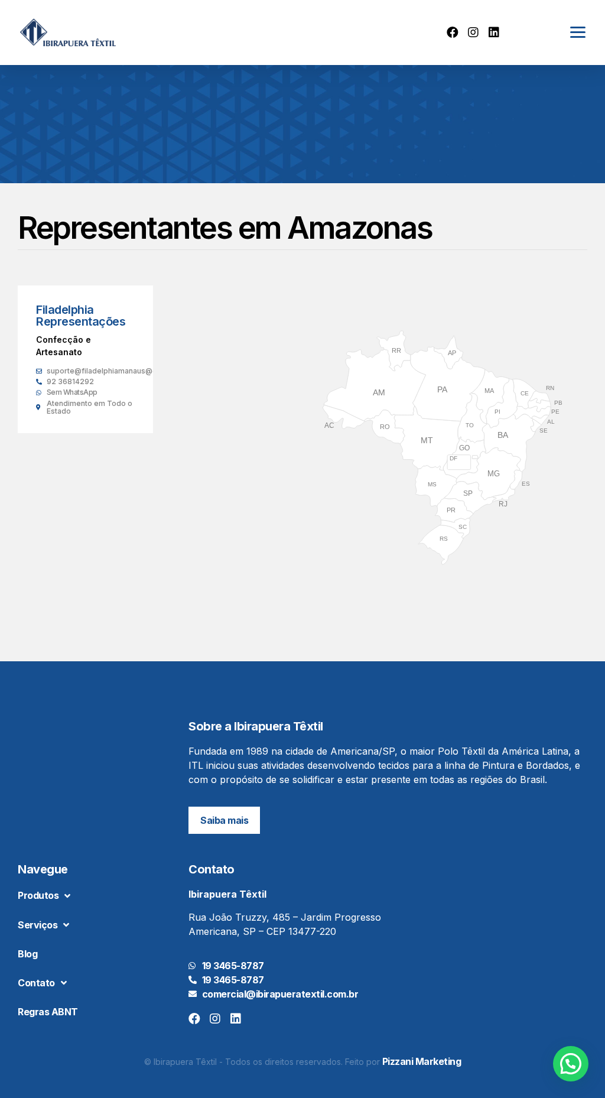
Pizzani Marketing (421, 1061)
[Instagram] (473, 32)
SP (468, 493)
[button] (224, 820)
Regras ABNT (48, 1012)
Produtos (38, 895)
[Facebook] (452, 32)
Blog (27, 954)
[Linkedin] (494, 32)
